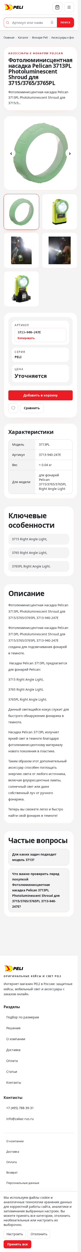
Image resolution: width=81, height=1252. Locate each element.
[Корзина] (57, 7)
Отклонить (39, 1234)
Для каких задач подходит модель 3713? (34, 857)
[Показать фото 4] (59, 250)
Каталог (23, 37)
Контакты (13, 1082)
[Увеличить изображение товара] (40, 153)
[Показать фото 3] (21, 250)
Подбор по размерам (22, 1017)
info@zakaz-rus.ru (20, 1119)
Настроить (15, 1234)
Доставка (13, 1050)
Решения (13, 1028)
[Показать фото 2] (59, 212)
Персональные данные (22, 1183)
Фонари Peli (40, 37)
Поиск (65, 22)
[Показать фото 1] (21, 212)
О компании (15, 1039)
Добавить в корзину (40, 395)
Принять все (17, 1244)
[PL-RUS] (21, 7)
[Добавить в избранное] (13, 408)
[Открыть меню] (69, 7)
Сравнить (32, 408)
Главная (9, 37)
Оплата (12, 1061)
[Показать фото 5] (21, 289)
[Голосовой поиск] (51, 22)
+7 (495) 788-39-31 (20, 1108)
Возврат (12, 1172)
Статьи (11, 1071)
